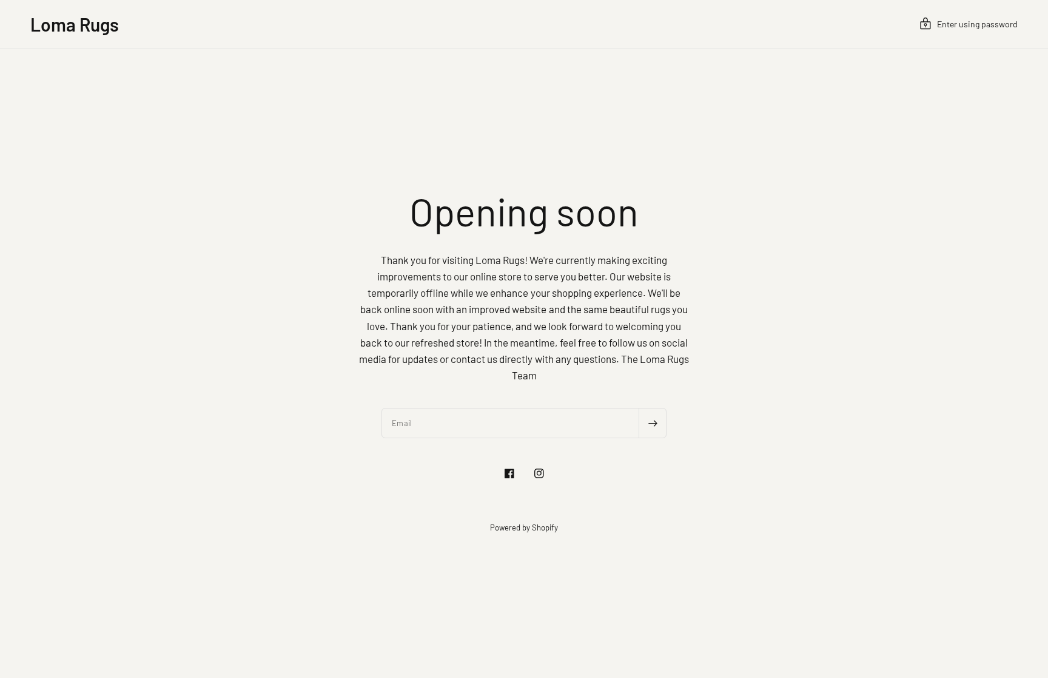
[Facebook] (509, 473)
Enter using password (977, 24)
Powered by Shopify (524, 527)
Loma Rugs (74, 24)
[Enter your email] (653, 423)
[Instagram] (539, 473)
